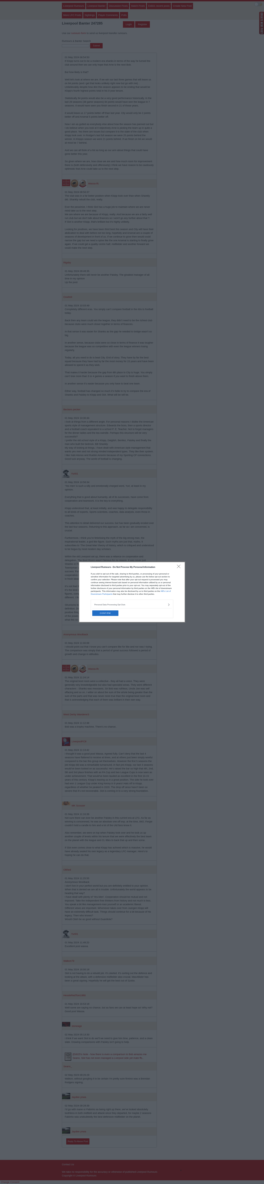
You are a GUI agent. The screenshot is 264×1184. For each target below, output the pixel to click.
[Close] (179, 567)
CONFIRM (105, 613)
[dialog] (132, 592)
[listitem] (132, 604)
